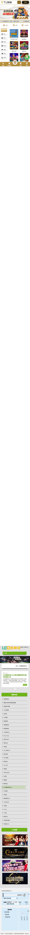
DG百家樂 (6, 757)
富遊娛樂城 (6, 699)
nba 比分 (6, 765)
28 (24, 919)
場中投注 (6, 743)
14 (24, 917)
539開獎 (5, 717)
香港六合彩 (6, 739)
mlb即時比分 (6, 732)
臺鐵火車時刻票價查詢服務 (10, 702)
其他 (27, 902)
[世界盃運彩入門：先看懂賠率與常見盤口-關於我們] (11, 648)
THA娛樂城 (6, 710)
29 (27, 919)
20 (21, 918)
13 (21, 917)
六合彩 (5, 812)
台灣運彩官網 (7, 820)
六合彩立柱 (6, 802)
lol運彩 (5, 776)
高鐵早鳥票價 (7, 706)
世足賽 (5, 805)
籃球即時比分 (7, 798)
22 (27, 918)
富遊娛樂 (6, 721)
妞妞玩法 (6, 761)
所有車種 (7, 912)
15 (27, 917)
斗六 (27, 903)
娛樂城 (5, 768)
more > (25, 684)
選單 (6, 653)
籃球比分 (6, 816)
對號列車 (7, 914)
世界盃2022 (6, 824)
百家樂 (5, 746)
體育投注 (6, 783)
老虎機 (5, 713)
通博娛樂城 (6, 728)
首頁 (17, 666)
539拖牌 (5, 791)
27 (21, 919)
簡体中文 (26, 647)
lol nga (5, 809)
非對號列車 (7, 917)
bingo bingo (6, 735)
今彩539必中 (7, 772)
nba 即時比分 (7, 750)
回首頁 (22, 647)
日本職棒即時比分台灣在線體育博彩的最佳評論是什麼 (15, 676)
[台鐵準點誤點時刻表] (15, 865)
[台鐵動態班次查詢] (15, 840)
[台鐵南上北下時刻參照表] (15, 878)
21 (24, 918)
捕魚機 (5, 780)
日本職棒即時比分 (8, 787)
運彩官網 (6, 754)
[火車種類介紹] (15, 853)
